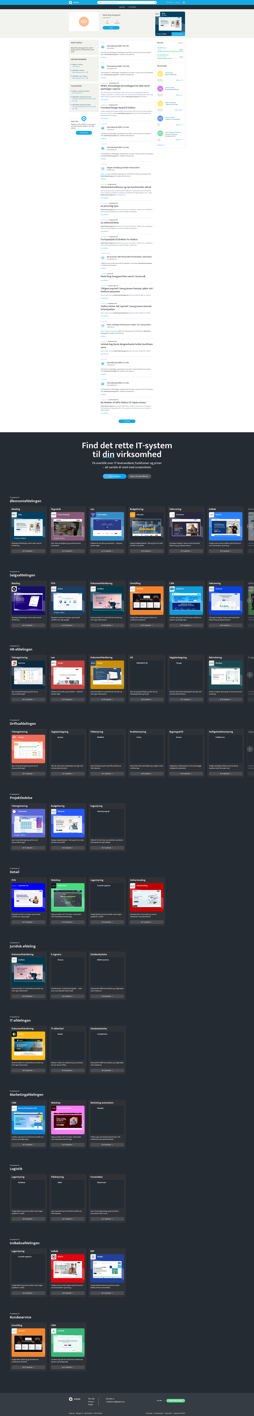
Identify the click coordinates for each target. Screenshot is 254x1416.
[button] (170, 80)
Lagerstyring (96, 880)
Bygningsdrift (176, 732)
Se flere (127, 421)
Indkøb (212, 509)
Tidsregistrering (19, 658)
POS (53, 583)
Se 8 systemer (146, 773)
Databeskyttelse (98, 954)
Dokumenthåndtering (101, 583)
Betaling (16, 509)
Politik (90, 1404)
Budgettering (136, 509)
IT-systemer (132, 7)
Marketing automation (101, 1103)
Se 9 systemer (185, 551)
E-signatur (56, 954)
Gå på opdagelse (114, 476)
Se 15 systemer (67, 625)
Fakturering (175, 509)
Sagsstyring (96, 806)
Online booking (137, 880)
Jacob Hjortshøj (169, 87)
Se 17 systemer (27, 699)
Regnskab (56, 509)
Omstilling (135, 583)
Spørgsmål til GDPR (179, 1413)
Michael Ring (169, 73)
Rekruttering (215, 658)
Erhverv (91, 1401)
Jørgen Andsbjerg (170, 102)
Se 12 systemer (27, 551)
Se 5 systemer (67, 996)
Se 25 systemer (146, 625)
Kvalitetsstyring (138, 732)
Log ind (178, 2)
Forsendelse (96, 1177)
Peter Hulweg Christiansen (173, 132)
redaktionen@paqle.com (115, 1401)
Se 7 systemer (185, 699)
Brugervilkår (168, 1413)
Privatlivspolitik (158, 1413)
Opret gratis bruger (176, 1401)
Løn (92, 509)
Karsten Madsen (170, 117)
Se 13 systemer (106, 551)
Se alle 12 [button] (160, 145)
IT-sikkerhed (57, 1029)
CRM (171, 583)
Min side (122, 7)
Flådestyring (96, 732)
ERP (92, 1251)
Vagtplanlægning (178, 658)
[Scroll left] (4, 530)
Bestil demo (84, 133)
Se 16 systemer (106, 625)
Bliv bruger (170, 2)
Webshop (55, 880)
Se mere (103, 57)
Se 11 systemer (185, 625)
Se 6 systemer (146, 551)
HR (131, 658)
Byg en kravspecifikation (139, 476)
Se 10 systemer (67, 1070)
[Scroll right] (250, 530)
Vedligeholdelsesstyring (221, 732)
